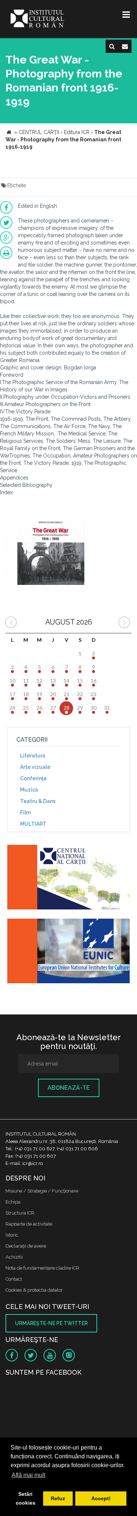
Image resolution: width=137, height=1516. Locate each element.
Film (25, 812)
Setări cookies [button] (25, 1498)
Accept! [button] (101, 1498)
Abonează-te (68, 1087)
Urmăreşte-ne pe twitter (51, 1323)
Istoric (11, 1235)
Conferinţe (33, 778)
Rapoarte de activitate (28, 1224)
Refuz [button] (58, 1498)
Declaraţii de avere (25, 1246)
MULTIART (33, 824)
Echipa (12, 1202)
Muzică (29, 790)
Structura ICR (19, 1213)
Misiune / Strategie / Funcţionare (41, 1191)
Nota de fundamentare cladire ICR (42, 1268)
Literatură (32, 756)
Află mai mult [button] (28, 1475)
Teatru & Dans (38, 801)
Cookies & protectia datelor (34, 1290)
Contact (13, 1279)
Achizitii (14, 1257)
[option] (50, 553)
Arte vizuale (35, 767)
